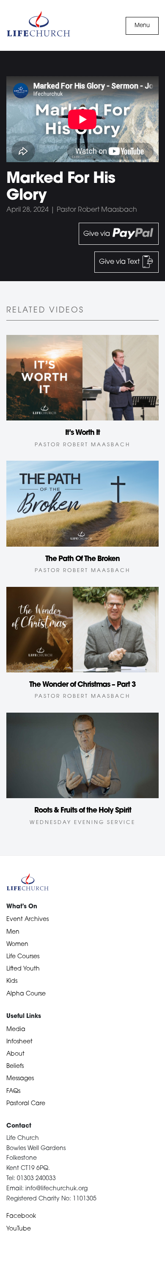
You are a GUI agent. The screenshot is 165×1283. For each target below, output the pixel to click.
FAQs (13, 1091)
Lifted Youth (23, 969)
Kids (11, 981)
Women (17, 944)
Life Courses (22, 957)
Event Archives (27, 919)
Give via (97, 233)
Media (15, 1029)
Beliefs (15, 1066)
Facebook (21, 1216)
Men (12, 932)
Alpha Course (26, 994)
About (15, 1054)
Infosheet (19, 1042)
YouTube (18, 1229)
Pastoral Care (25, 1104)
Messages (20, 1079)
